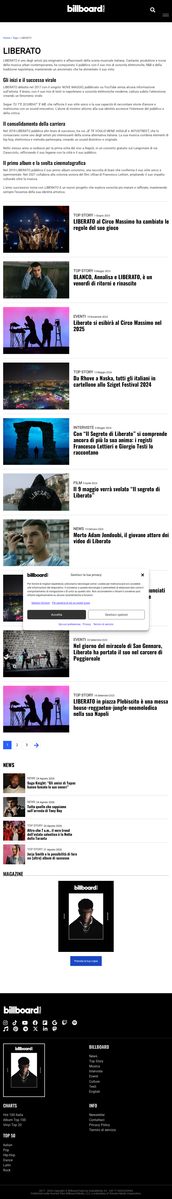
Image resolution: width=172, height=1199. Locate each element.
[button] (143, 575)
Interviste (83, 427)
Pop (6, 1150)
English (94, 1092)
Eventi (79, 316)
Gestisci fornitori (40, 602)
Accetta (56, 615)
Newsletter (97, 1115)
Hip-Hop (9, 1155)
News (78, 529)
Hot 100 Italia (13, 1115)
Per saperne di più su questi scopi (71, 602)
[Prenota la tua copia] (86, 916)
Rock (6, 1170)
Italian (7, 1145)
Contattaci (96, 1120)
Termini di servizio (102, 1130)
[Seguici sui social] (5, 1023)
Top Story (83, 215)
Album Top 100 (14, 1120)
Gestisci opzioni (116, 615)
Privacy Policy (99, 1125)
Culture (94, 1082)
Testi (92, 1087)
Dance (8, 1160)
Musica (94, 1066)
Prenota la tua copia (86, 961)
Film (77, 483)
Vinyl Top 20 (12, 1125)
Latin (7, 1165)
